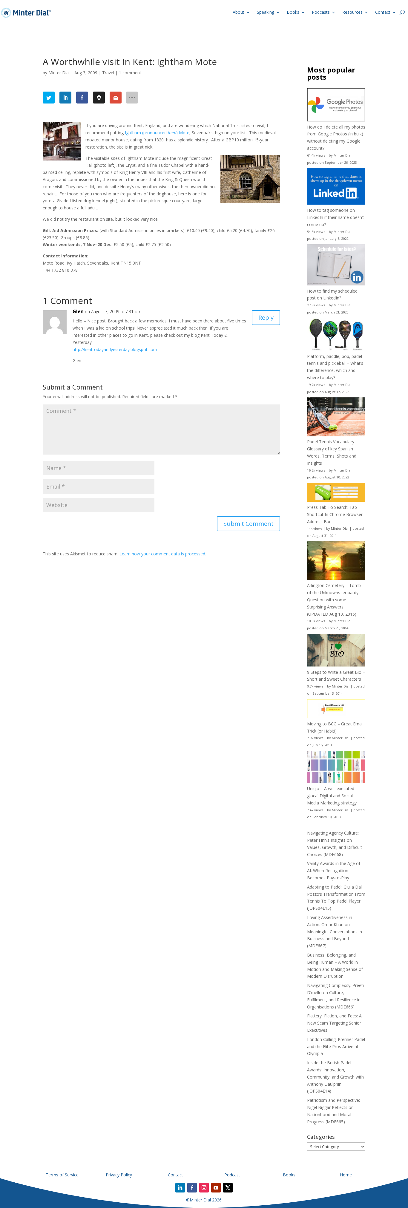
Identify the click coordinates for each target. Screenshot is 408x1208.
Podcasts (321, 12)
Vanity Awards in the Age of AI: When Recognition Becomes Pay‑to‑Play (333, 870)
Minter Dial (59, 72)
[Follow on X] (228, 1187)
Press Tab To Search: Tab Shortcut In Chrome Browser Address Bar (335, 514)
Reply (266, 317)
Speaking (265, 12)
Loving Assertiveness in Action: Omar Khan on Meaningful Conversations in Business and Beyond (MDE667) (334, 932)
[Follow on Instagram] (204, 1187)
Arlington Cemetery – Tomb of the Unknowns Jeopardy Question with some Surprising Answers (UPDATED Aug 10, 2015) (334, 600)
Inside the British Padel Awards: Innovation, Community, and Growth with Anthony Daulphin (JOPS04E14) (335, 1077)
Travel (108, 72)
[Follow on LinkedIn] (180, 1187)
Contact (382, 12)
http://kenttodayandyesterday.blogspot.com (115, 349)
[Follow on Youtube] (216, 1187)
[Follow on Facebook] (192, 1187)
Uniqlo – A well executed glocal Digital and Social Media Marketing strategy (332, 796)
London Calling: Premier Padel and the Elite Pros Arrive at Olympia (336, 1046)
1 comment (130, 72)
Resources (352, 12)
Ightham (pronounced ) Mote (157, 132)
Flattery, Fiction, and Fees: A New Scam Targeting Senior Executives (334, 1023)
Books (293, 12)
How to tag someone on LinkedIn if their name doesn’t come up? (335, 217)
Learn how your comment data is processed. (162, 554)
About (238, 12)
